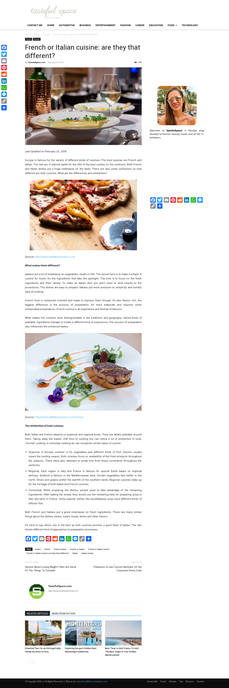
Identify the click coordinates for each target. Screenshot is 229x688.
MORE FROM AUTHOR (63, 613)
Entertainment (105, 25)
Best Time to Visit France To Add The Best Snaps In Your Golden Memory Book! (121, 651)
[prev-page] (27, 662)
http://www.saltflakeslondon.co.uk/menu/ (59, 417)
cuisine (38, 549)
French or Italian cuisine (98, 549)
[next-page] (32, 662)
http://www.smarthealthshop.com (63, 591)
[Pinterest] (4, 67)
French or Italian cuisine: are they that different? (47, 553)
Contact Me (34, 25)
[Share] (4, 107)
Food (171, 25)
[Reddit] (4, 74)
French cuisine (60, 549)
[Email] (4, 61)
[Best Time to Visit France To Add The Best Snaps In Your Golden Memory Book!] (123, 633)
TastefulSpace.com (36, 62)
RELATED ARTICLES (37, 613)
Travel (37, 34)
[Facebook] (4, 47)
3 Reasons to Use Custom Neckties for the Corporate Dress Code (117, 568)
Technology (190, 25)
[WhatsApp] (4, 87)
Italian (75, 553)
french (47, 549)
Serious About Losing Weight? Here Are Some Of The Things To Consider (50, 568)
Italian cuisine (87, 553)
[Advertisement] (177, 59)
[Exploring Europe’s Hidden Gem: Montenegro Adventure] (83, 633)
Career (139, 25)
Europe (46, 34)
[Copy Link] (4, 101)
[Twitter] (4, 54)
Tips (181, 681)
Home (50, 25)
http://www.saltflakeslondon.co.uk (55, 256)
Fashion (125, 25)
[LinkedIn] (4, 81)
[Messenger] (4, 94)
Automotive (67, 25)
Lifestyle (173, 681)
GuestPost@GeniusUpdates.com (92, 681)
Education (156, 25)
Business (85, 25)
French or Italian (77, 549)
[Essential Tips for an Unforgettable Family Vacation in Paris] (43, 633)
